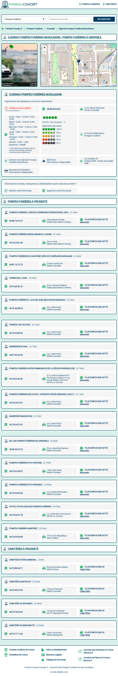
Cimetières (111, 4)
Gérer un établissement (56, 650)
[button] (78, 62)
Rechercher (104, 19)
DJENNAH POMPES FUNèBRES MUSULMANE (35, 94)
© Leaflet (105, 85)
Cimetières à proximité (23, 548)
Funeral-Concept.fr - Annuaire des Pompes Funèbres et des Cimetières (63, 667)
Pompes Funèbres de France (21, 650)
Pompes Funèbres (91, 4)
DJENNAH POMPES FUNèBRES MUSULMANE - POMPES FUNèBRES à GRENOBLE (54, 37)
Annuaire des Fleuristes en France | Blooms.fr (98, 651)
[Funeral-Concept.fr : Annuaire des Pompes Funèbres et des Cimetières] (19, 4)
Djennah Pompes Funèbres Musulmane (76, 28)
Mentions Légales (54, 655)
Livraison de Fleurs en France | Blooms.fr (96, 659)
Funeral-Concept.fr (13, 28)
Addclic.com (62, 672)
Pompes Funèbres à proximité (27, 201)
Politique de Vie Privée (56, 660)
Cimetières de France (18, 655)
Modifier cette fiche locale (20, 191)
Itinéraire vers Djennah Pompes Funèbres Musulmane (23, 161)
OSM (114, 85)
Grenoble (51, 28)
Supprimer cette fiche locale (59, 191)
